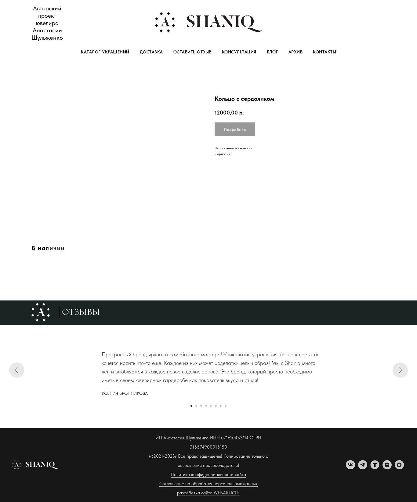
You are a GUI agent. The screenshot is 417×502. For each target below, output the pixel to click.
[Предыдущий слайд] (16, 370)
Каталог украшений (105, 51)
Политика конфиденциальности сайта (208, 474)
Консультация (239, 51)
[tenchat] (374, 467)
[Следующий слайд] (400, 370)
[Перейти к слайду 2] (196, 406)
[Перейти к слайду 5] (211, 406)
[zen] (387, 467)
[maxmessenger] (399, 467)
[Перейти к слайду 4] (206, 406)
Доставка (151, 51)
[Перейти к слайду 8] (226, 406)
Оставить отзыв (192, 51)
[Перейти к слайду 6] (216, 406)
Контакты (324, 51)
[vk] (350, 467)
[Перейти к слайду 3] (201, 406)
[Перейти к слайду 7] (221, 406)
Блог (272, 51)
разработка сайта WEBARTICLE (208, 493)
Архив (295, 51)
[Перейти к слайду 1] (191, 406)
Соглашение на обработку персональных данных (208, 483)
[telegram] (362, 467)
